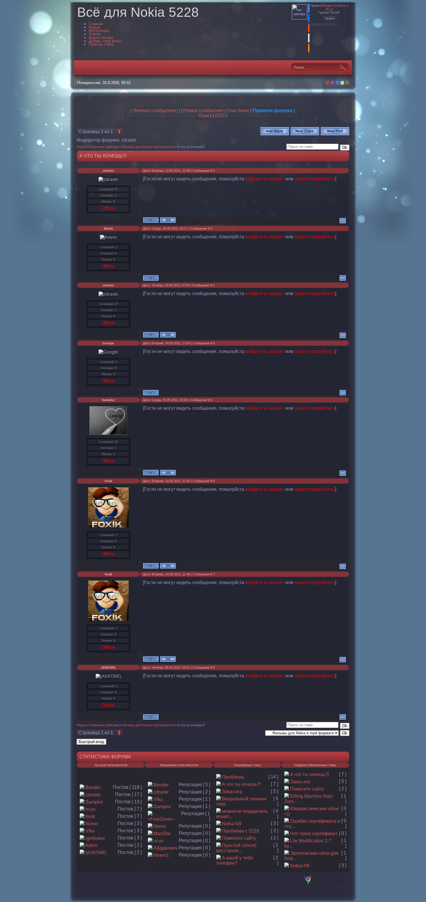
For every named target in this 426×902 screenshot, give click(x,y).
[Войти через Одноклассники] (309, 48)
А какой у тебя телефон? (234, 860)
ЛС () (329, 9)
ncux (90, 809)
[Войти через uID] (309, 8)
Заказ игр (232, 791)
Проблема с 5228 (240, 830)
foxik (108, 481)
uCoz (103, 882)
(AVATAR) (108, 667)
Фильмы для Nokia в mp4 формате (148, 147)
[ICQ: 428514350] (168, 472)
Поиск (205, 115)
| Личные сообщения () (155, 110)
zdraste (128, 140)
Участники (238, 110)
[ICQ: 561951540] (168, 220)
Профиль (340, 5)
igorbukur (95, 838)
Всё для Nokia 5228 (138, 12)
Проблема (233, 777)
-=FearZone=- (161, 816)
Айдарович (165, 848)
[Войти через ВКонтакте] (309, 18)
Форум (81, 147)
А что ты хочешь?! (191, 147)
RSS (220, 115)
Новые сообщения (203, 110)
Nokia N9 (231, 823)
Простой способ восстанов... (236, 848)
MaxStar (162, 833)
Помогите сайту (239, 838)
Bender (93, 787)
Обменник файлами (104, 147)
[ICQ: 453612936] (168, 566)
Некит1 (161, 855)
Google (108, 343)
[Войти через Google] (309, 38)
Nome (91, 823)
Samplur (108, 400)
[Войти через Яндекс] (309, 27)
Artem (108, 228)
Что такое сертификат (313, 833)
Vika (90, 830)
